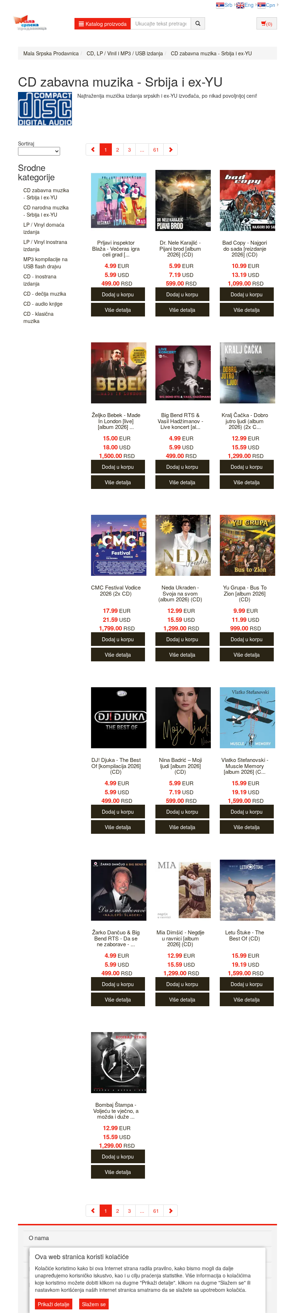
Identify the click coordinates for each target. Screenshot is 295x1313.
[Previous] (93, 149)
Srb (228, 4)
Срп (270, 4)
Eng (249, 4)
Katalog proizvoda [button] (106, 23)
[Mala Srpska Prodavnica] (28, 23)
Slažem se (94, 1304)
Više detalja (118, 309)
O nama (39, 1238)
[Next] (170, 149)
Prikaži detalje (53, 1304)
